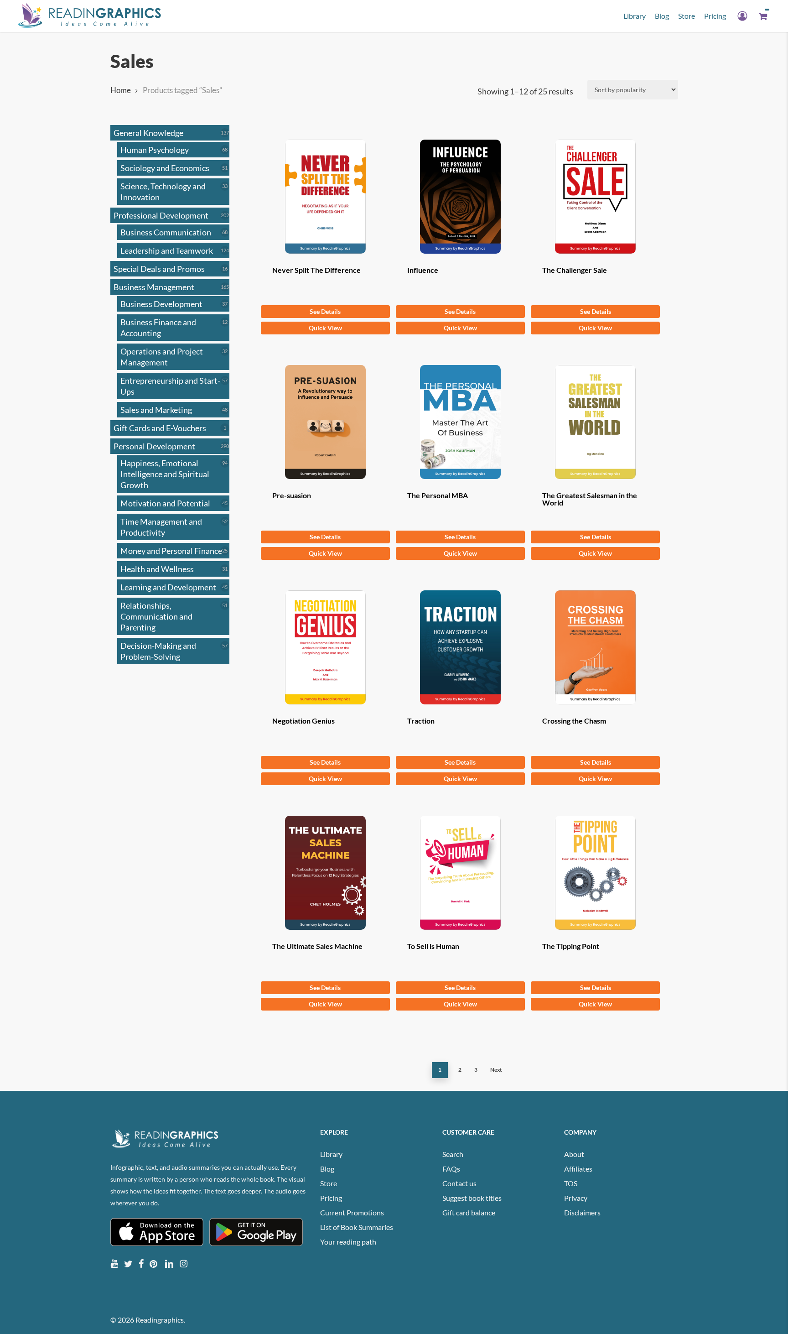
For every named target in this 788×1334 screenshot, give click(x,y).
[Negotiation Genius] (325, 647)
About (574, 1154)
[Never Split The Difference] (325, 197)
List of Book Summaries (356, 1227)
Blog (327, 1168)
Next (496, 1069)
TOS (570, 1183)
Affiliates (578, 1168)
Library (331, 1154)
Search (452, 1154)
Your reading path (348, 1241)
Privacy (575, 1197)
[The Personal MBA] (460, 422)
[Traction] (460, 647)
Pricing (331, 1197)
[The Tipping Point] (595, 873)
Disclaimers (582, 1212)
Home (120, 90)
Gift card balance (468, 1212)
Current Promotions (352, 1212)
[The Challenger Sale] (595, 197)
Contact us (459, 1183)
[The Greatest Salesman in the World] (595, 422)
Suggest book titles (472, 1197)
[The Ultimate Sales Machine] (325, 873)
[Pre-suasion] (325, 422)
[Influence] (460, 197)
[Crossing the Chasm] (595, 647)
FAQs (451, 1168)
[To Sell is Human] (460, 873)
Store (328, 1183)
